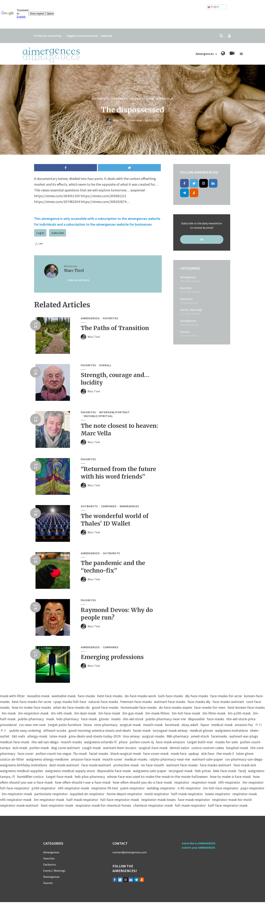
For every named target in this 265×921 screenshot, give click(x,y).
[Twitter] (194, 183)
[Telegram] (184, 193)
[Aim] (194, 193)
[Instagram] (203, 183)
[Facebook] (184, 183)
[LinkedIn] (213, 183)
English (214, 6)
